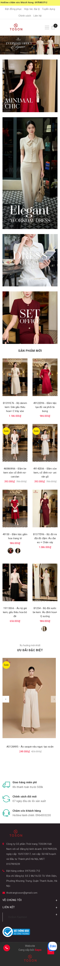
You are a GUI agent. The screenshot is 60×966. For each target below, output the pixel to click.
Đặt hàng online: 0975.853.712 (23, 870)
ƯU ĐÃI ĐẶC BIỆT (30, 650)
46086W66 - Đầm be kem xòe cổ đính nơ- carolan (15, 472)
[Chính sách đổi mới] (6, 799)
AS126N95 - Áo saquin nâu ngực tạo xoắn (30, 746)
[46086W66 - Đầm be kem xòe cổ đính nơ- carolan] (15, 443)
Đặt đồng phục (13, 9)
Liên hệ (38, 15)
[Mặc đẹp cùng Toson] (30, 86)
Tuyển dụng (48, 9)
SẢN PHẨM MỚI (30, 350)
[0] (53, 27)
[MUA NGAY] (30, 260)
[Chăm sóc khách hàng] (6, 813)
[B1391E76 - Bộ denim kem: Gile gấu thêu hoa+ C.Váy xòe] (15, 377)
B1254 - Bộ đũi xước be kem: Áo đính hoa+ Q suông (45, 612)
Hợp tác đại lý (32, 9)
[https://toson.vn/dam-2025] (30, 173)
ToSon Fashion (17, 917)
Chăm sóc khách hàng (26, 810)
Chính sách (24, 15)
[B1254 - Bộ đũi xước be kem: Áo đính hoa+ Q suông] (45, 582)
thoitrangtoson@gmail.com (21, 892)
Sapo (38, 949)
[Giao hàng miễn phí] (6, 784)
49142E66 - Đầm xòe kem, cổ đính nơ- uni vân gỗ (45, 472)
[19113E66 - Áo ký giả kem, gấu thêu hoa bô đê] (15, 582)
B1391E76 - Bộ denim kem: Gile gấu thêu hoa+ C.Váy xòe (15, 407)
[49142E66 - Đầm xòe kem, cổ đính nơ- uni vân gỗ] (45, 443)
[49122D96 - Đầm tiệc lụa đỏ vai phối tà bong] (45, 377)
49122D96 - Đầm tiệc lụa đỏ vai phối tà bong (45, 407)
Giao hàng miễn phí (24, 782)
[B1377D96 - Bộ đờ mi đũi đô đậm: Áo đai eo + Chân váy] (45, 508)
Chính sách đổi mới (24, 796)
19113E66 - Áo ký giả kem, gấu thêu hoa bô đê (15, 612)
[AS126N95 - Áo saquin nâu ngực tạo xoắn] (30, 698)
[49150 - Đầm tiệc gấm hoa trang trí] (15, 508)
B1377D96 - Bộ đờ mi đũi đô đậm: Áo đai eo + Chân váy (45, 538)
